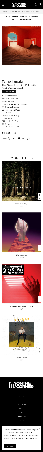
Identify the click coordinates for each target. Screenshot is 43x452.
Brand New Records (29, 17)
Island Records (9, 91)
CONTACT (22, 417)
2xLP (14, 20)
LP (21, 206)
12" (21, 309)
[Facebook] (13, 139)
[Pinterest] (18, 139)
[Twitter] (9, 139)
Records (14, 17)
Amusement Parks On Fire (21, 306)
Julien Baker (21, 358)
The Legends (21, 255)
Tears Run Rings (21, 204)
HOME (21, 396)
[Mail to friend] (23, 139)
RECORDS (22, 404)
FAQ (21, 412)
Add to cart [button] (39, 195)
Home (6, 17)
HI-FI (22, 400)
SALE (22, 421)
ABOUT (22, 408)
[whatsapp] (28, 139)
